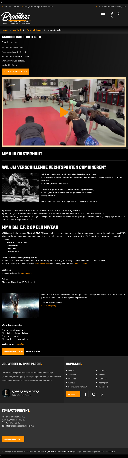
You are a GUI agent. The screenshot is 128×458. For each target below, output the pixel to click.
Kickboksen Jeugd (10, 56)
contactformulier (42, 263)
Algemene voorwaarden (55, 451)
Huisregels (103, 386)
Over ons (102, 378)
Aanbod (17, 30)
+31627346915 (80, 263)
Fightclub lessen (34, 30)
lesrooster (19, 343)
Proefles (72, 378)
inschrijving (51, 305)
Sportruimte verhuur (77, 386)
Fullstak (111, 451)
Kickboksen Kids (9, 51)
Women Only (8, 60)
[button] (64, 112)
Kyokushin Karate (9, 65)
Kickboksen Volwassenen (13, 47)
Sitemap (70, 451)
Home (5, 30)
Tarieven (72, 374)
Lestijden (102, 370)
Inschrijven (103, 382)
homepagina (26, 273)
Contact (71, 382)
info (43, 305)
